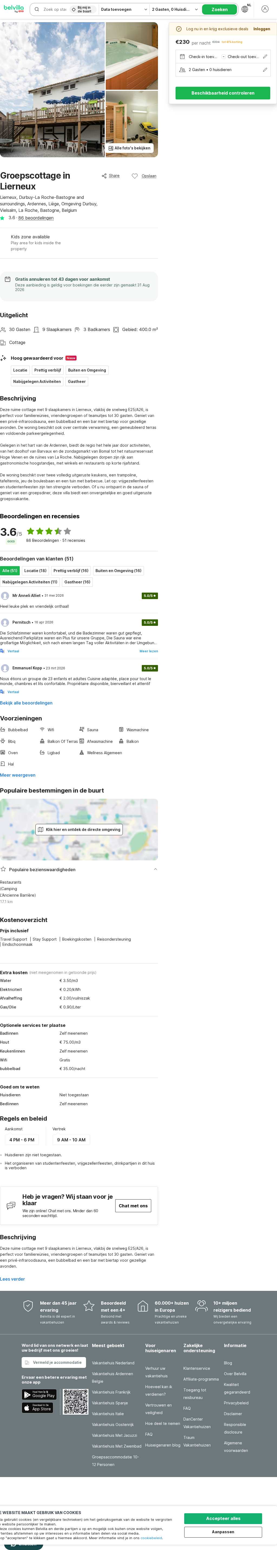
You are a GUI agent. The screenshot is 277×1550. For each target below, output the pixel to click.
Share (114, 175)
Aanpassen (223, 1531)
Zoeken (220, 9)
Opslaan (149, 175)
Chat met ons (133, 1205)
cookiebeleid (151, 1538)
